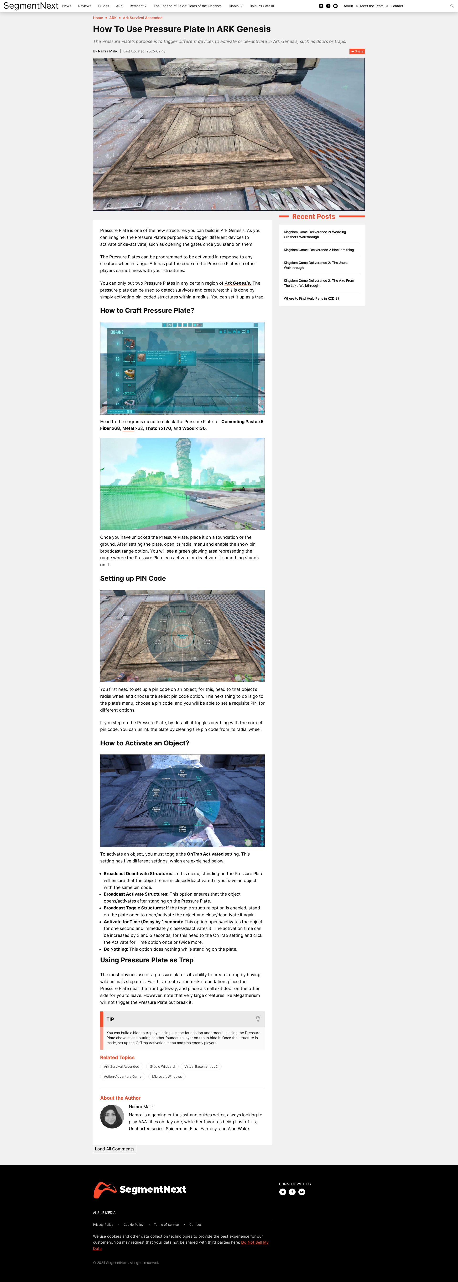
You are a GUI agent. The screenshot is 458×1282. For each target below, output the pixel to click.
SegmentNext (31, 5)
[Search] (452, 6)
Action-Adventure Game (122, 1076)
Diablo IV (236, 6)
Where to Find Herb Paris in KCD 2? (311, 298)
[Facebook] (328, 5)
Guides (103, 6)
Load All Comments (114, 1148)
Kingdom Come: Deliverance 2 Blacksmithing (319, 250)
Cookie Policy (133, 1224)
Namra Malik (108, 51)
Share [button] (359, 51)
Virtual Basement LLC (201, 1066)
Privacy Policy (103, 1224)
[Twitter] (321, 5)
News (66, 6)
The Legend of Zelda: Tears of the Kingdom (188, 6)
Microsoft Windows (167, 1076)
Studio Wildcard (162, 1066)
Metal (128, 428)
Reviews (84, 6)
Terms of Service (166, 1224)
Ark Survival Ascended (121, 1066)
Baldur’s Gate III (262, 6)
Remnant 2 (138, 6)
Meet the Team (372, 6)
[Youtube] (335, 5)
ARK (119, 6)
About (348, 6)
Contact (397, 6)
